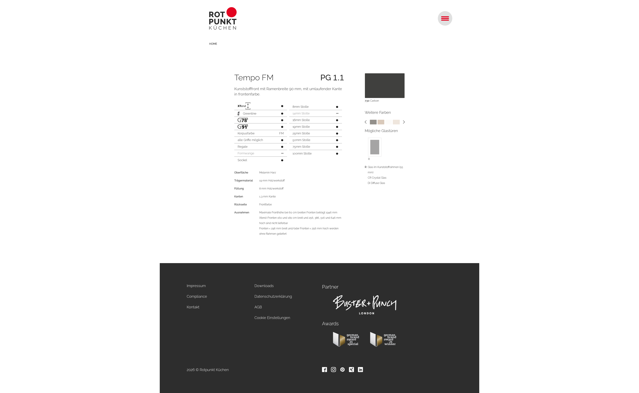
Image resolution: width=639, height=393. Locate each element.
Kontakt (193, 307)
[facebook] (324, 369)
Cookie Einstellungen (272, 317)
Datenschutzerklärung (273, 296)
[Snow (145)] (388, 122)
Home (213, 43)
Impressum (196, 286)
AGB (258, 307)
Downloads (264, 286)
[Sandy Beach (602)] (380, 122)
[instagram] (333, 369)
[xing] (351, 369)
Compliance (197, 296)
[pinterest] (342, 369)
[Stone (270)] (396, 122)
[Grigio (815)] (373, 122)
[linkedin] (360, 369)
